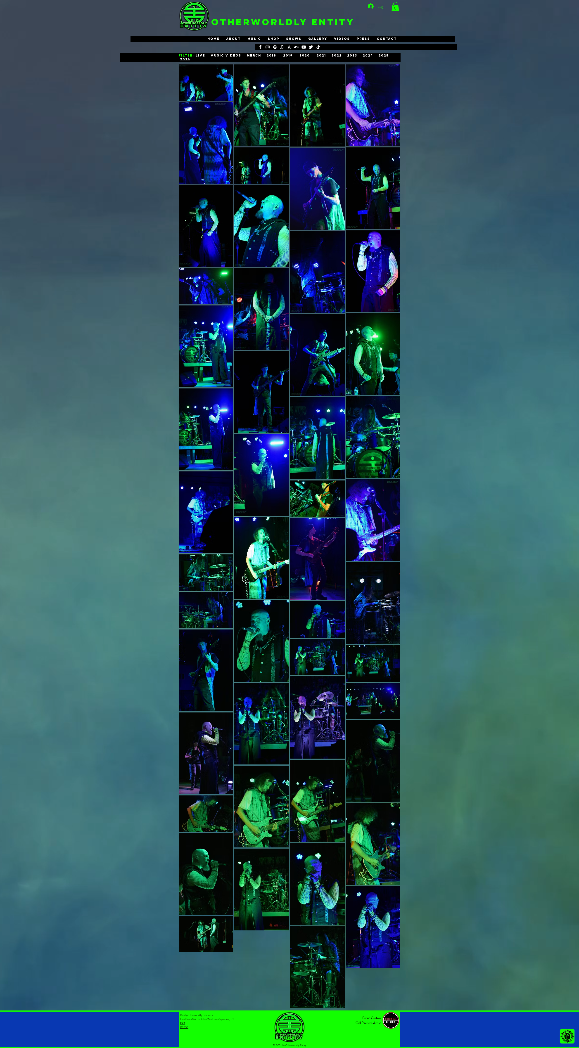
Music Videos (226, 55)
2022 (337, 55)
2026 (185, 59)
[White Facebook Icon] (260, 47)
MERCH (254, 55)
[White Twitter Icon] (311, 47)
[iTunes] (282, 47)
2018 (271, 55)
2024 (368, 55)
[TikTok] (318, 47)
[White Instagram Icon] (267, 47)
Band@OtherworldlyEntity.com (197, 1015)
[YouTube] (303, 47)
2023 (352, 55)
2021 (321, 55)
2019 (288, 55)
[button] (395, 6)
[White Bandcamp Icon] (296, 47)
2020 (304, 55)
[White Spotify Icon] (275, 47)
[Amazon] (289, 47)
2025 (384, 55)
